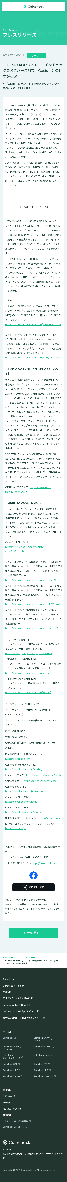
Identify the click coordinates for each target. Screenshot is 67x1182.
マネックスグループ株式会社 (15, 1121)
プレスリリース (29, 957)
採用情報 (7, 1090)
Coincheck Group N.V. (14, 1127)
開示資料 (7, 1102)
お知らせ (7, 992)
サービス (7, 1032)
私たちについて (10, 979)
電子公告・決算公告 (12, 1108)
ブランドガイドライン (13, 985)
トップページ (9, 957)
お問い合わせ (9, 1096)
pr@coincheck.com (46, 863)
